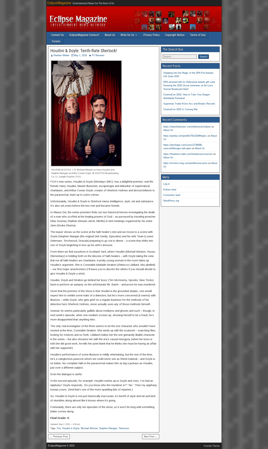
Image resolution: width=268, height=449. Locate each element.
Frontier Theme (212, 446)
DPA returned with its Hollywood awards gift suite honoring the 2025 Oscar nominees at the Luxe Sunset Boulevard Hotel (189, 85)
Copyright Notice (175, 35)
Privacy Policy (151, 35)
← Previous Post (59, 436)
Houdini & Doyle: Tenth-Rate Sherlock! (83, 50)
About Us (110, 35)
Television (124, 428)
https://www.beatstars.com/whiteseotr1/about (187, 126)
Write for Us (127, 35)
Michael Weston (89, 428)
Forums (56, 41)
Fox (59, 428)
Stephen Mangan (108, 428)
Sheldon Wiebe (61, 55)
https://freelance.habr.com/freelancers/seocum (187, 154)
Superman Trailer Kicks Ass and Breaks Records (189, 103)
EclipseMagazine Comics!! (84, 35)
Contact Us (57, 35)
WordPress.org (171, 200)
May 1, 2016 (80, 55)
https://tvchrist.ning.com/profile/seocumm (185, 163)
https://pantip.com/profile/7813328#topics (185, 135)
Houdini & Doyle (70, 428)
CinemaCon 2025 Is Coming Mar (180, 109)
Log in (166, 184)
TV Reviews (98, 55)
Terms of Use (197, 35)
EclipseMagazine (59, 3)
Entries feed (169, 189)
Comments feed (171, 195)
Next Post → (151, 436)
